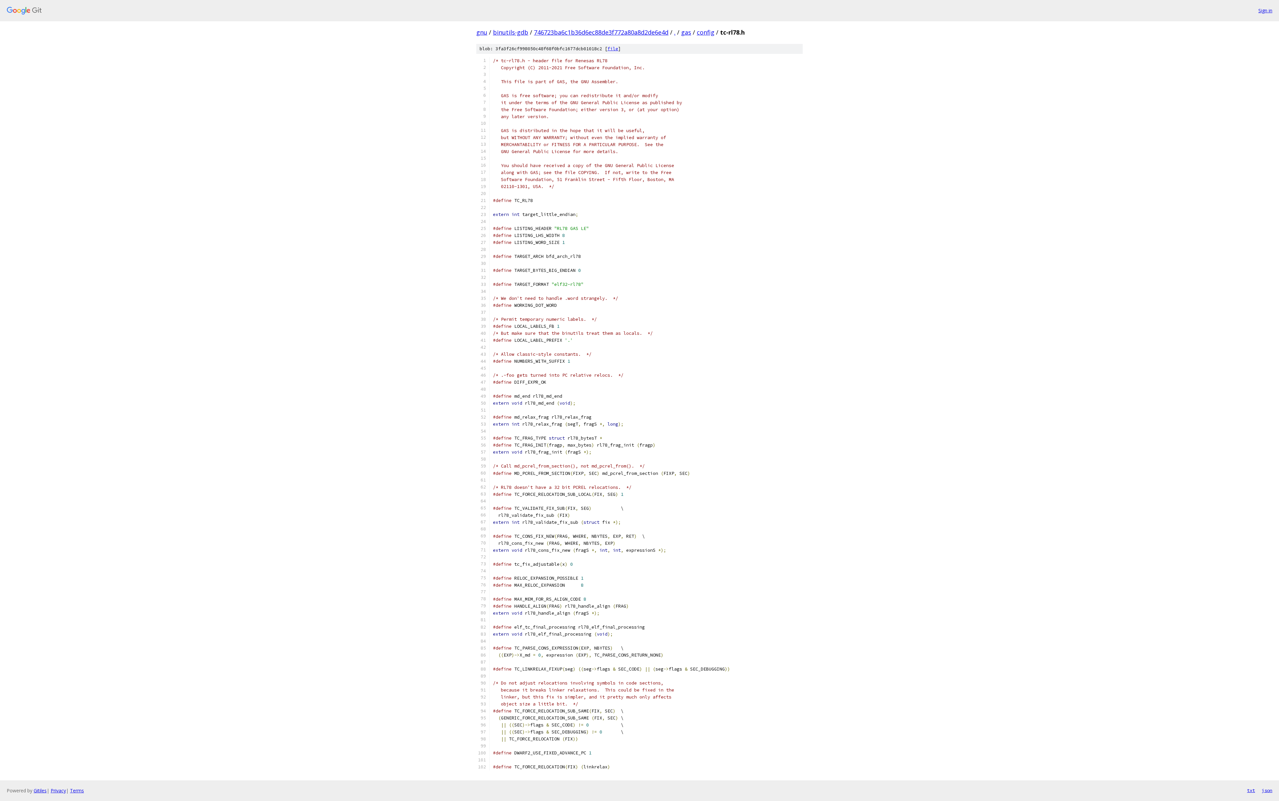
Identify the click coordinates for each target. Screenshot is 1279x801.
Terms (77, 790)
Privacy (58, 790)
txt (1251, 790)
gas (686, 32)
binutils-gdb (510, 32)
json (1267, 790)
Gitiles (40, 790)
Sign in (1265, 10)
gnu (481, 32)
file (613, 49)
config (705, 32)
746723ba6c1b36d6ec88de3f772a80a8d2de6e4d (601, 32)
